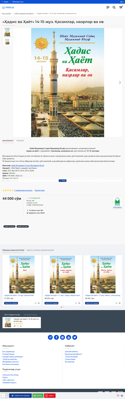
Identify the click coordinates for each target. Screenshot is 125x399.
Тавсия (20, 141)
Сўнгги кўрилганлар (12, 315)
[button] (15, 82)
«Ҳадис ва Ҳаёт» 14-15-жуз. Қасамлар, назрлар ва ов (27, 319)
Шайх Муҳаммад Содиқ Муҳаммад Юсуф (27, 166)
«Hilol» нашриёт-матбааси (23, 13)
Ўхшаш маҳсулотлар (13, 250)
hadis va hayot (9, 226)
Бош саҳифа (6, 13)
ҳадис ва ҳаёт (22, 226)
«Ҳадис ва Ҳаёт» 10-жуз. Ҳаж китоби (19, 295)
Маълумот (8, 141)
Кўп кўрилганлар (30, 315)
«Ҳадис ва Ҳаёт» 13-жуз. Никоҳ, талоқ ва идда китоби (103, 295)
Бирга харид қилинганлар (40, 250)
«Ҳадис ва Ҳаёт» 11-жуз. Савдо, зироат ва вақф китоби (63, 295)
